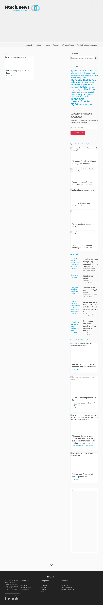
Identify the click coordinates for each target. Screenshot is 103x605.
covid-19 (80, 73)
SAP (72, 94)
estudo (88, 75)
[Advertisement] (51, 28)
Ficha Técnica (25, 589)
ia (80, 77)
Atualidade (29, 45)
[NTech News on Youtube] (17, 598)
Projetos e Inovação (81, 144)
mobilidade (74, 87)
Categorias (45, 581)
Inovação (76, 79)
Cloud (74, 72)
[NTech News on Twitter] (9, 598)
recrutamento (81, 92)
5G (71, 70)
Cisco (96, 70)
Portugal (89, 89)
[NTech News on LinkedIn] (13, 598)
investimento (75, 85)
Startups (47, 45)
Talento (55, 45)
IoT (82, 85)
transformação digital (80, 103)
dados (86, 73)
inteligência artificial (83, 81)
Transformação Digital (68, 589)
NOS (89, 87)
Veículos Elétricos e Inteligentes (87, 45)
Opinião (75, 254)
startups (80, 97)
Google (78, 77)
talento (86, 97)
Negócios (38, 45)
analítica (75, 70)
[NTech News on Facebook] (6, 598)
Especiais (64, 581)
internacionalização (87, 82)
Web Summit (88, 104)
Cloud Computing (66, 587)
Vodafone (81, 104)
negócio (82, 86)
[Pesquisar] (96, 58)
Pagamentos (81, 90)
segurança (84, 94)
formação (95, 75)
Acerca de (25, 581)
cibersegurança (85, 70)
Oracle (92, 87)
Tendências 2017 (66, 585)
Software (74, 97)
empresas (80, 75)
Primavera (73, 92)
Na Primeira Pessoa (67, 45)
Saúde (76, 94)
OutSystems (74, 90)
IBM (83, 77)
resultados (91, 92)
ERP (85, 75)
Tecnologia (78, 99)
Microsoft (87, 84)
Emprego (74, 75)
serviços (92, 94)
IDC (86, 77)
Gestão (73, 77)
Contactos (24, 585)
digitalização (91, 73)
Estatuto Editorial (26, 587)
